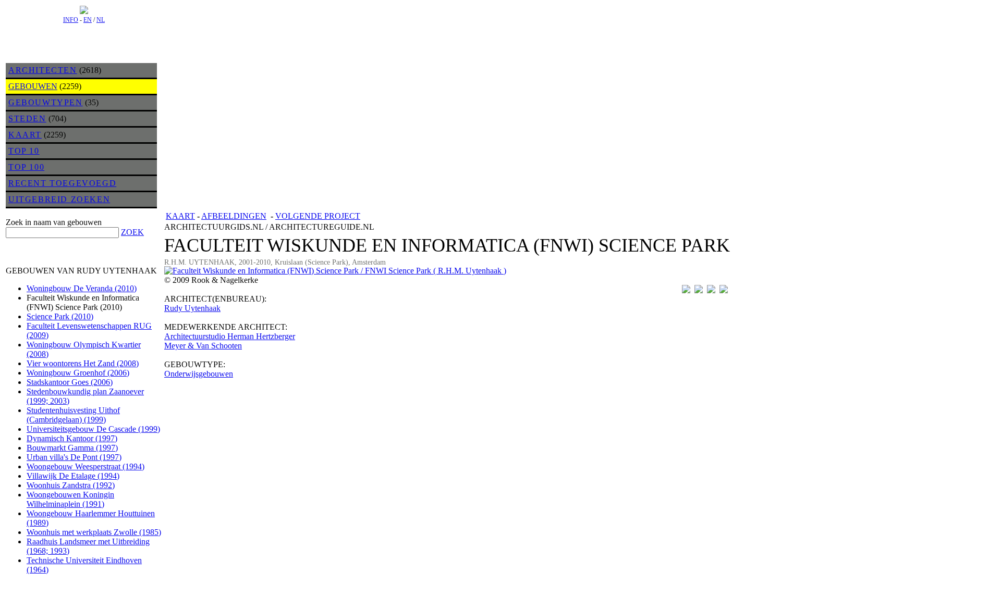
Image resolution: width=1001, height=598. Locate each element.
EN (87, 19)
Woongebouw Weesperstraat (85, 466)
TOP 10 (24, 150)
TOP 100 (26, 167)
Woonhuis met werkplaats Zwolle (94, 532)
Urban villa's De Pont (74, 457)
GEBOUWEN (32, 86)
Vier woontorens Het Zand (83, 363)
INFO (70, 19)
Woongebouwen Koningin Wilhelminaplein (70, 499)
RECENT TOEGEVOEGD (62, 183)
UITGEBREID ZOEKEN (59, 199)
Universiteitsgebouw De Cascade (93, 429)
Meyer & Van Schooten (203, 345)
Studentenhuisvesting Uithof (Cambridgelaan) (73, 415)
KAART (25, 134)
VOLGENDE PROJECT (317, 215)
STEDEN (27, 118)
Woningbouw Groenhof (78, 372)
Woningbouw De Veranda (82, 288)
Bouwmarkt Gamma (72, 447)
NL (100, 19)
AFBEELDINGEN (233, 215)
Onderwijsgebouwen (198, 373)
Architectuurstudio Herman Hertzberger (229, 336)
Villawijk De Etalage (73, 475)
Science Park (60, 316)
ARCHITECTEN (42, 70)
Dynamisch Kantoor (72, 438)
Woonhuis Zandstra (71, 485)
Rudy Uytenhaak (192, 308)
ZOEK (132, 232)
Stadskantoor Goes (70, 382)
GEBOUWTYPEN (45, 102)
